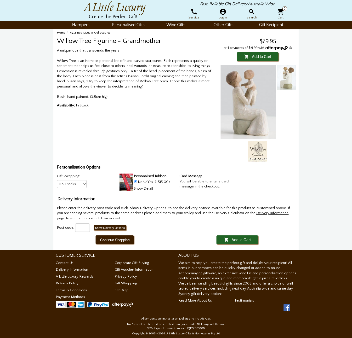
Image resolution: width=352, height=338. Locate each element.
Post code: (65, 228)
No (140, 182)
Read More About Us (195, 300)
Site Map (122, 290)
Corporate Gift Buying (132, 263)
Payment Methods (70, 297)
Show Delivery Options (110, 228)
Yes (150, 182)
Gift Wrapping (126, 283)
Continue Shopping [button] (115, 239)
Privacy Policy (126, 276)
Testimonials (244, 300)
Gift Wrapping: (68, 176)
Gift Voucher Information (134, 270)
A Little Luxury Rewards (74, 276)
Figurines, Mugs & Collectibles (90, 32)
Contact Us (65, 263)
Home (61, 32)
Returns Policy (67, 283)
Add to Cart (257, 56)
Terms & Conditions (71, 290)
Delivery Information (72, 270)
